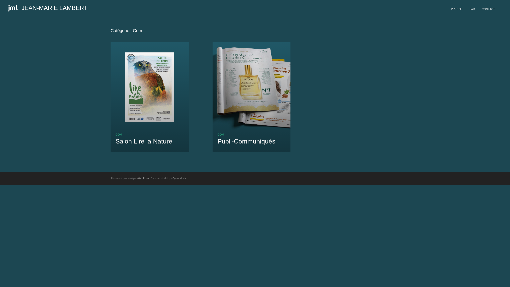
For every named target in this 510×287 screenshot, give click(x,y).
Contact (488, 9)
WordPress (143, 178)
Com (119, 134)
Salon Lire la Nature (144, 141)
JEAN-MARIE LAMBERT (54, 8)
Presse (456, 9)
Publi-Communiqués (246, 141)
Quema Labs (179, 178)
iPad (472, 9)
